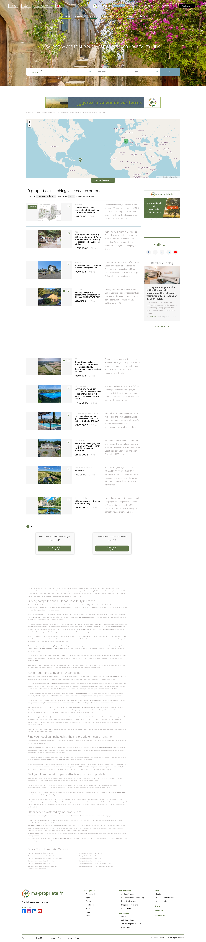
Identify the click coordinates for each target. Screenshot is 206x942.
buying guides (75, 593)
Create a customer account (167, 898)
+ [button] (29, 121)
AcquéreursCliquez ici (54, 548)
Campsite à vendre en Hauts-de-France (92, 856)
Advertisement (126, 927)
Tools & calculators (128, 901)
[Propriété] (83, 480)
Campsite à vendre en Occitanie (90, 861)
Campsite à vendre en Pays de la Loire (41, 861)
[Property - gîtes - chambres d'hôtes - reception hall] (83, 273)
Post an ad (187, 6)
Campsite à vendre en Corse (37, 869)
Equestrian (80, 16)
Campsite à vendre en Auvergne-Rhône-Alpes (95, 863)
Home (13, 6)
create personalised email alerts (81, 757)
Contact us (159, 915)
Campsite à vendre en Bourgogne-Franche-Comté (45, 858)
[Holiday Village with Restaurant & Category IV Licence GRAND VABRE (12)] (83, 300)
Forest (93, 16)
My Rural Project (127, 894)
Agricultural (65, 16)
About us (158, 911)
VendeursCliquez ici (112, 548)
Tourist (130, 16)
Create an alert (162, 901)
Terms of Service (56, 938)
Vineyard (142, 16)
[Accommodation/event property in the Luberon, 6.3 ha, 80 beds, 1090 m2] (83, 424)
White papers (126, 908)
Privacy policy (27, 938)
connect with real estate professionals (77, 679)
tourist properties (34, 596)
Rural (119, 16)
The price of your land (129, 905)
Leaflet (158, 177)
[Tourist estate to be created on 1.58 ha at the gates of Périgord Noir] (83, 216)
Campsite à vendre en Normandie (90, 853)
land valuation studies (42, 689)
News (157, 906)
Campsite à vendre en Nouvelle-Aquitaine (42, 866)
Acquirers (124, 917)
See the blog (162, 326)
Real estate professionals (131, 924)
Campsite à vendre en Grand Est (90, 858)
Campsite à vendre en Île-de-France (40, 853)
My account (170, 6)
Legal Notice (41, 938)
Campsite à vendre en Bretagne (39, 863)
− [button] (29, 125)
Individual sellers (127, 920)
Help (156, 891)
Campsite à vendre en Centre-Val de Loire (42, 856)
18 (126, 141)
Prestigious (106, 16)
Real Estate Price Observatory (132, 898)
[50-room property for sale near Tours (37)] (83, 509)
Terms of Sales (73, 938)
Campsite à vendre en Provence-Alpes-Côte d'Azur (96, 866)
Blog (26, 6)
